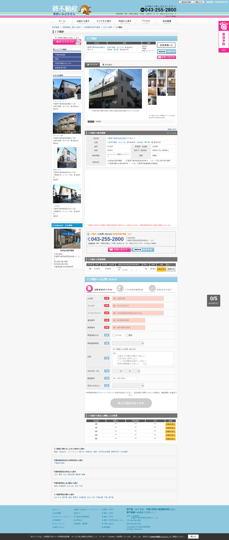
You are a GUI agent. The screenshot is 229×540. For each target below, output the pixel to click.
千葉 (105, 497)
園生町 (78, 474)
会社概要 (57, 513)
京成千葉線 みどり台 (63, 63)
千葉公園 (99, 497)
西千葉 (116, 50)
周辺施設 (107, 527)
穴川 (56, 474)
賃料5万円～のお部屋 (119, 452)
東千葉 (111, 497)
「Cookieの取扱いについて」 (158, 537)
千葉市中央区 (59, 463)
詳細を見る (161, 269)
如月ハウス (57, 170)
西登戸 (75, 497)
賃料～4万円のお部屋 (102, 452)
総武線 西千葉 (60, 68)
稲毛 (56, 486)
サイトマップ (59, 524)
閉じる (193, 536)
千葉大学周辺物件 (82, 517)
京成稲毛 (62, 486)
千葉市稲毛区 (96, 47)
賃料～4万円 (108, 513)
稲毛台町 (71, 474)
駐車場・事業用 (81, 524)
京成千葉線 (111, 47)
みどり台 (120, 47)
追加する (171, 269)
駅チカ (82, 452)
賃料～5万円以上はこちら (113, 520)
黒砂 (102, 47)
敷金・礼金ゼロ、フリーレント (66, 452)
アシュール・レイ (59, 101)
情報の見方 (172, 129)
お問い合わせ (109, 524)
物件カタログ (59, 527)
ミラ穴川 (56, 206)
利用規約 (90, 393)
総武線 (109, 50)
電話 (130, 335)
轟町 (83, 474)
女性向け (89, 452)
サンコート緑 (58, 135)
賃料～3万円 (108, 509)
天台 (65, 474)
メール (118, 335)
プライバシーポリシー (106, 393)
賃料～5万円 (108, 517)
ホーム (56, 509)
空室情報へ (165, 45)
